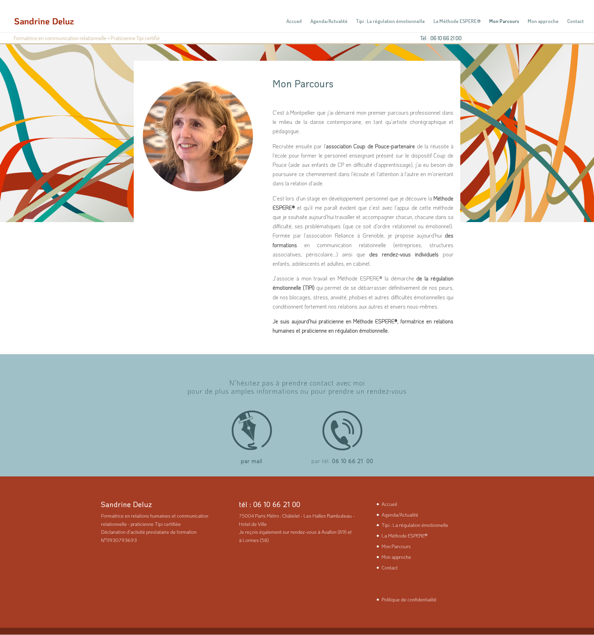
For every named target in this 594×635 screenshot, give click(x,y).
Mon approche (543, 21)
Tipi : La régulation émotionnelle (390, 21)
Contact (575, 21)
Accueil (294, 21)
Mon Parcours (504, 21)
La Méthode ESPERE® (457, 21)
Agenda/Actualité (329, 21)
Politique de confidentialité (409, 599)
